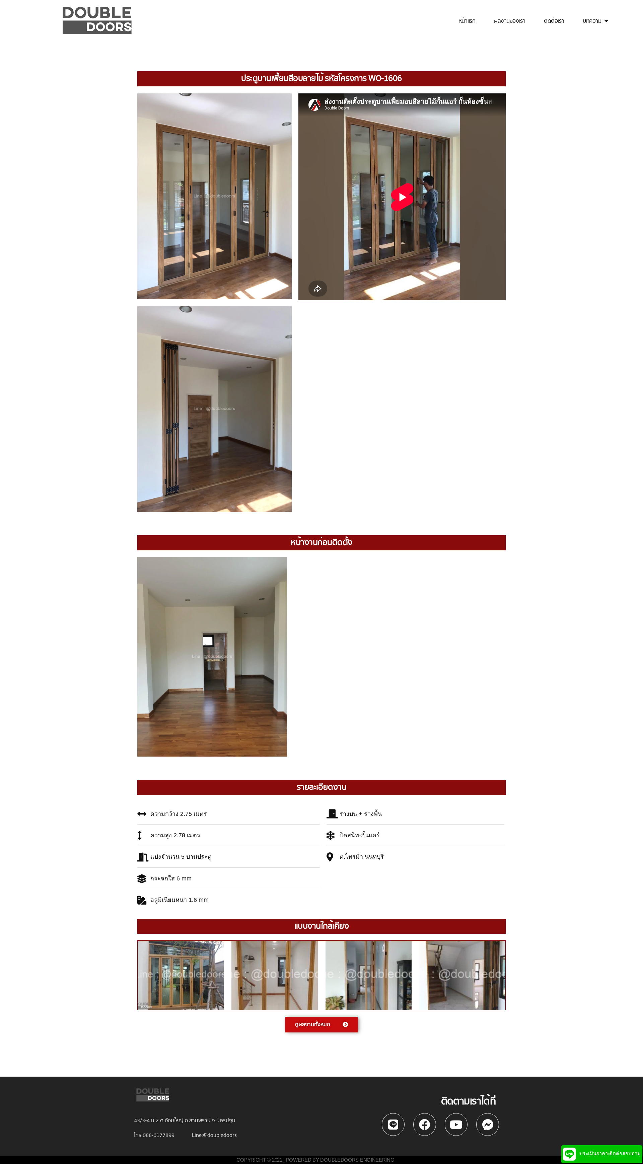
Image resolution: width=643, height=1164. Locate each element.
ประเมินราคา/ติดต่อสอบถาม (610, 1154)
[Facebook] (424, 1124)
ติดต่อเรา (554, 21)
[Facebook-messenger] (487, 1124)
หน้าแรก (466, 21)
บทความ (592, 21)
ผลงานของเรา (509, 21)
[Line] (393, 1124)
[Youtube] (456, 1124)
